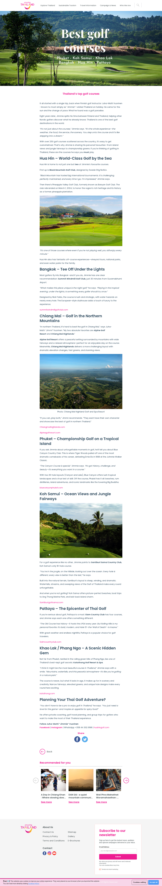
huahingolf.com (101, 727)
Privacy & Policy (50, 836)
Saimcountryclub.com (50, 641)
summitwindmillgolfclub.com (54, 309)
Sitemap (72, 832)
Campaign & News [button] (108, 5)
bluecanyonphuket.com (51, 487)
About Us (48, 827)
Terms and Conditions (54, 840)
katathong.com (47, 693)
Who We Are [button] (125, 5)
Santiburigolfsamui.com (51, 602)
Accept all (153, 882)
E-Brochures (74, 840)
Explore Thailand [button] (48, 5)
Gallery (71, 836)
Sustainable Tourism (67, 5)
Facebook (45, 727)
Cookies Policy (33, 883)
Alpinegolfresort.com (50, 432)
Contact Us (48, 832)
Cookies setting (139, 882)
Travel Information (88, 5)
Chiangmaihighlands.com (52, 427)
